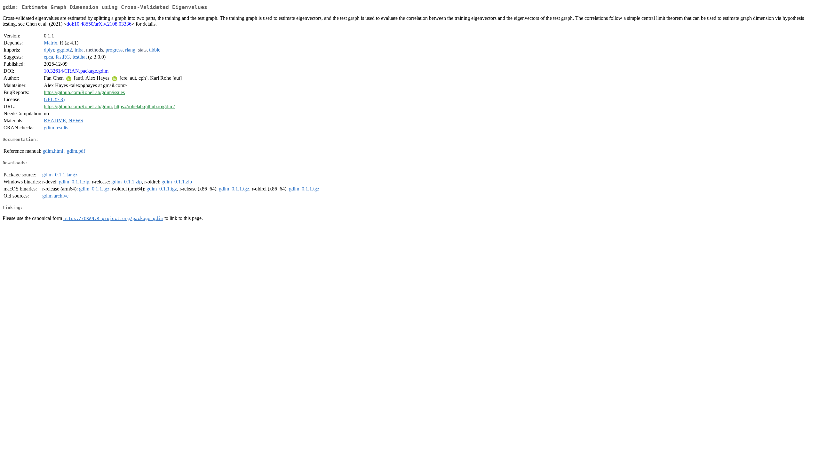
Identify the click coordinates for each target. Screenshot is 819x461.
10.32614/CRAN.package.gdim (76, 71)
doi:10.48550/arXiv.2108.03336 (99, 24)
